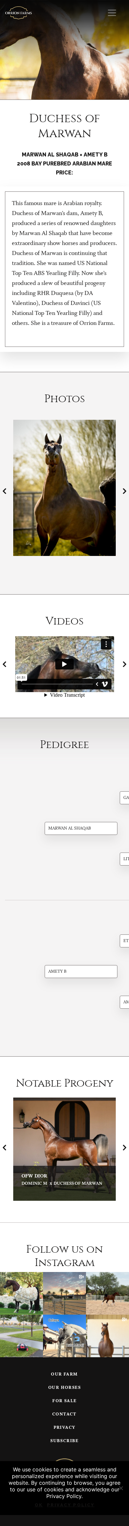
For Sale (64, 1401)
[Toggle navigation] (112, 12)
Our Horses (64, 1388)
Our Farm (64, 1374)
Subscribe (64, 1441)
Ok (39, 1504)
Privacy (65, 1427)
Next (124, 491)
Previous (4, 491)
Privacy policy (71, 1504)
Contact (64, 1414)
